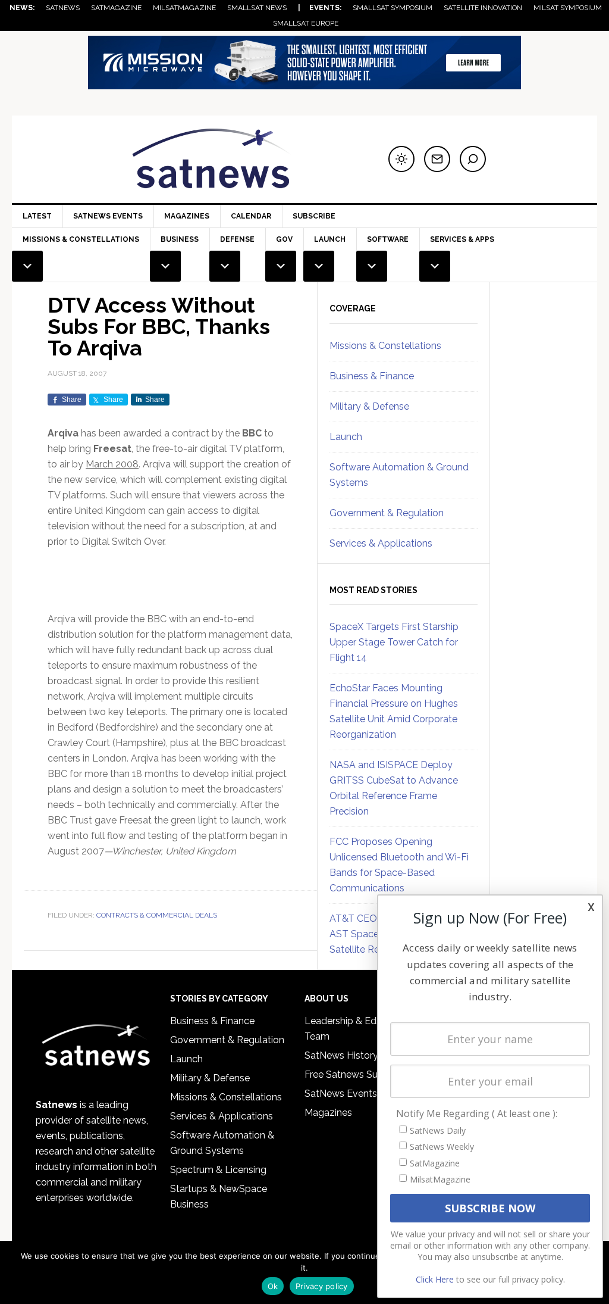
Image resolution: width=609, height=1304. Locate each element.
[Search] (473, 159)
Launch (345, 436)
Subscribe (314, 216)
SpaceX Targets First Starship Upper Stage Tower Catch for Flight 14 (394, 642)
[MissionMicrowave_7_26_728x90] (304, 83)
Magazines (186, 216)
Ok (273, 1286)
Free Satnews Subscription (362, 1074)
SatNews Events (108, 216)
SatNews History (341, 1055)
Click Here (435, 1279)
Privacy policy (322, 1286)
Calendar (251, 216)
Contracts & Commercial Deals (156, 915)
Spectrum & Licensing (218, 1169)
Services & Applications (380, 543)
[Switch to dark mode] (401, 159)
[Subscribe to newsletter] (437, 159)
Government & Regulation (386, 513)
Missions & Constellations (385, 345)
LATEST (37, 216)
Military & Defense (369, 406)
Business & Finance (371, 376)
